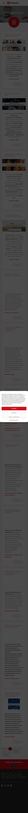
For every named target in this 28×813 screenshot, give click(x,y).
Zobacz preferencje (14, 417)
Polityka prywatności (14, 420)
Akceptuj (14, 408)
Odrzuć (14, 412)
